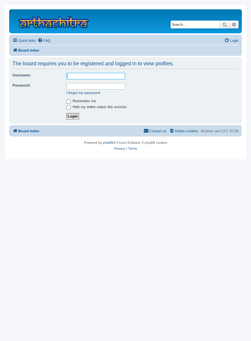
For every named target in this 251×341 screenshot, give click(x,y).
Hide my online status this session (99, 107)
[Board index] (56, 21)
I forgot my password (83, 93)
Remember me (84, 101)
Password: (21, 85)
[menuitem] (44, 40)
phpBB (108, 142)
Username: (21, 75)
